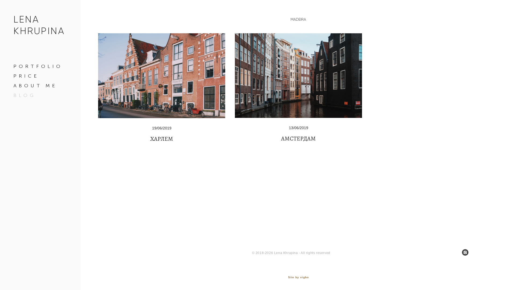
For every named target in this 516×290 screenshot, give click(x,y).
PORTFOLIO (38, 66)
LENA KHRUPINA (39, 25)
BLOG (24, 95)
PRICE (26, 76)
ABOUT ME (35, 86)
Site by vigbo (298, 277)
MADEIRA (298, 19)
